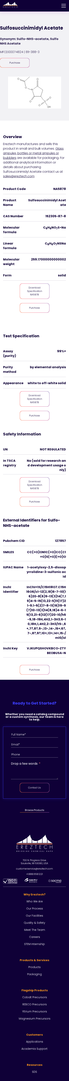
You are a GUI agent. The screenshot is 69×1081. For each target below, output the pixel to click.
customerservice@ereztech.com (34, 868)
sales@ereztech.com (18, 176)
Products (34, 967)
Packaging (34, 974)
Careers (34, 937)
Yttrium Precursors (34, 1011)
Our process (34, 908)
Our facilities (34, 916)
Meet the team (34, 930)
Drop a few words (24, 763)
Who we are (34, 901)
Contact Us (34, 787)
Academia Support (34, 1049)
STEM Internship (34, 944)
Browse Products (34, 810)
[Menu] (63, 5)
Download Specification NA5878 (34, 291)
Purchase (14, 62)
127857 (60, 541)
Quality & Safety (34, 923)
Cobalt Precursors (34, 997)
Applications (34, 1042)
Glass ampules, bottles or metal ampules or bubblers (33, 153)
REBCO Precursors (34, 1004)
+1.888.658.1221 (34, 874)
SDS (34, 1072)
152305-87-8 (55, 216)
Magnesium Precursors (34, 1018)
